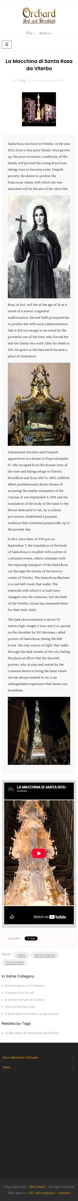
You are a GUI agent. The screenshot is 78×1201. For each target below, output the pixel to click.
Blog (23, 80)
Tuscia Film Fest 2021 (20, 1007)
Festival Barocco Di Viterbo (25, 986)
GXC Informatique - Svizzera (49, 1193)
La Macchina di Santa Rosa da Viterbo (32, 1033)
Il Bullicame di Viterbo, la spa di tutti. (32, 1014)
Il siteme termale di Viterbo (25, 1000)
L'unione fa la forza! (19, 993)
